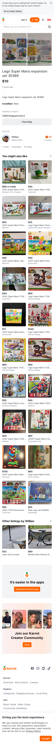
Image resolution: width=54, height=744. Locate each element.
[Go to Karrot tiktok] (49, 668)
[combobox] (24, 26)
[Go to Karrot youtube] (43, 668)
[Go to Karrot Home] (9, 668)
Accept (46, 738)
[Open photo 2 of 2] (39, 49)
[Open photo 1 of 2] (14, 49)
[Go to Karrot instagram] (38, 668)
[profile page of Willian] (6, 138)
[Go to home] (3, 20)
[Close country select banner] (51, 3)
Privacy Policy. (33, 731)
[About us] (42, 19)
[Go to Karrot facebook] (32, 668)
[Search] (49, 27)
